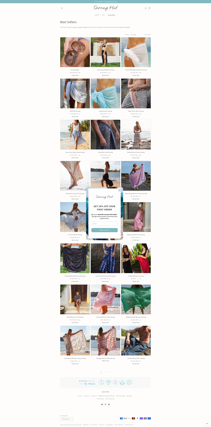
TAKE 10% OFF (104, 230)
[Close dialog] (120, 190)
